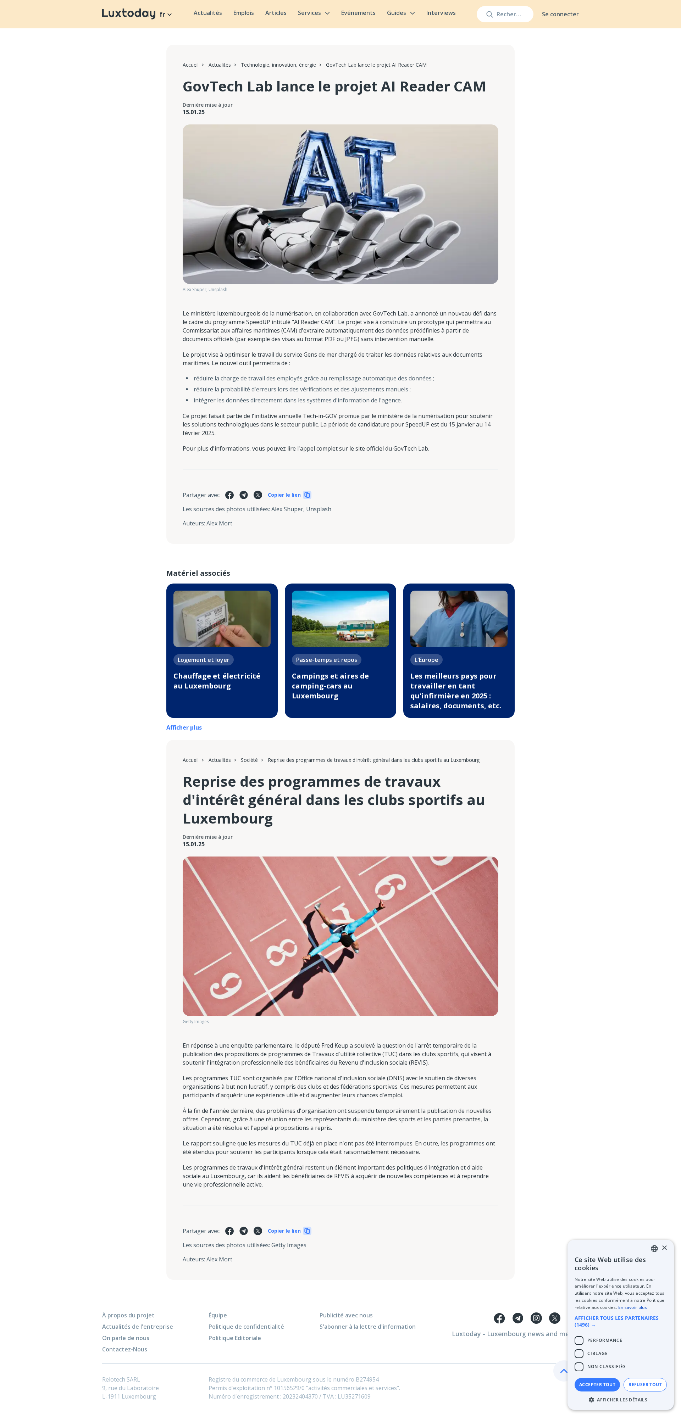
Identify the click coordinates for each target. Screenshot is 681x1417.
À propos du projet (128, 1315)
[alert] (621, 1325)
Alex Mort (219, 523)
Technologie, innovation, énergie (278, 64)
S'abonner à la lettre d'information (368, 1326)
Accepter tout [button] (597, 1385)
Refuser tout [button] (645, 1385)
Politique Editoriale (235, 1338)
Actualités (208, 13)
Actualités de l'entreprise (137, 1326)
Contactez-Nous (124, 1349)
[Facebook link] (499, 1318)
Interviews (441, 13)
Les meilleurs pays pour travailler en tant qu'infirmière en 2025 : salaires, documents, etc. (455, 690)
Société (249, 760)
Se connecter (560, 14)
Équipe (218, 1315)
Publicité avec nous (346, 1315)
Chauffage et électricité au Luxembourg (216, 681)
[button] (621, 1321)
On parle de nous (125, 1338)
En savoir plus (632, 1307)
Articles (276, 13)
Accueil (191, 64)
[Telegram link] (518, 1318)
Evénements (358, 13)
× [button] (664, 1248)
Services (309, 13)
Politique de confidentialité (246, 1326)
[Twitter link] (554, 1318)
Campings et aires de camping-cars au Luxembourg (330, 686)
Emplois (243, 13)
